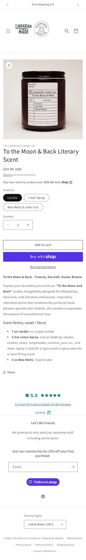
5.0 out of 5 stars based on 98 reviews (43, 404)
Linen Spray (36, 198)
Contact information (45, 551)
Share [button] (11, 372)
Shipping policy (65, 544)
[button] (8, 31)
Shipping (7, 174)
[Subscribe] (72, 467)
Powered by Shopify (52, 538)
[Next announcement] (78, 4)
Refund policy (74, 538)
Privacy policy (23, 544)
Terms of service (44, 544)
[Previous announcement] (7, 4)
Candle (13, 198)
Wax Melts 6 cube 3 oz (23, 207)
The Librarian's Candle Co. (26, 538)
